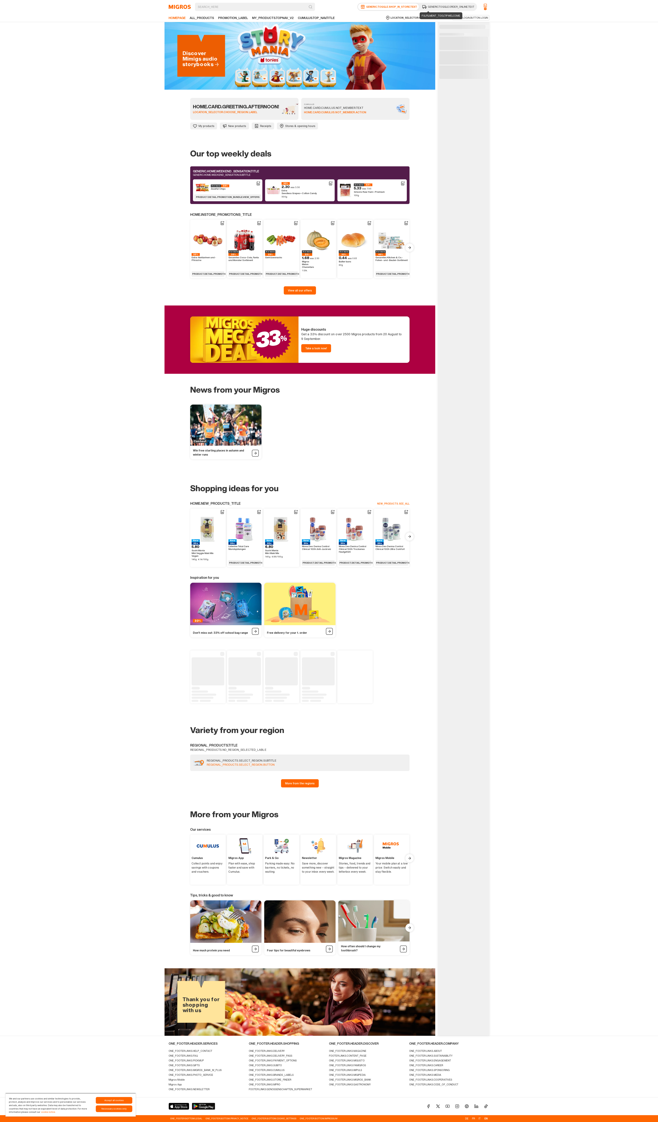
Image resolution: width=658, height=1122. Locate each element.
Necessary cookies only (114, 1108)
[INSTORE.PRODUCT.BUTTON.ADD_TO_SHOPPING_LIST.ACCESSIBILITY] (258, 183)
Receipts (265, 126)
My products (206, 126)
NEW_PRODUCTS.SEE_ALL (393, 503)
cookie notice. (48, 1112)
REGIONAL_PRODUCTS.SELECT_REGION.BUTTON (241, 765)
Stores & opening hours (300, 126)
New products (237, 126)
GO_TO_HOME (180, 6)
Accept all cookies (114, 1100)
